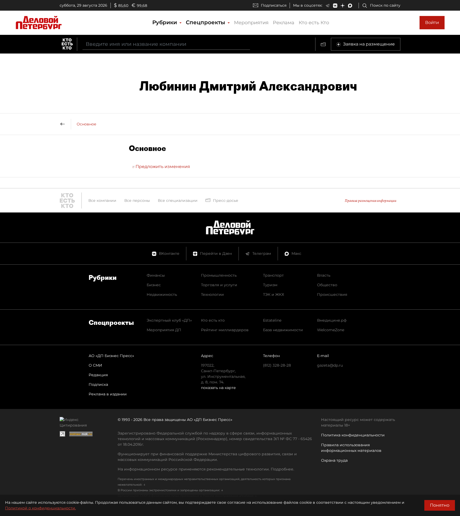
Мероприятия (251, 23)
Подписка (98, 384)
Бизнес (154, 284)
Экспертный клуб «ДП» (169, 320)
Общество (327, 284)
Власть (323, 275)
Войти (432, 22)
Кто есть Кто (314, 23)
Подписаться (273, 5)
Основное (86, 124)
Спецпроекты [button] (206, 22)
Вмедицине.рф (332, 320)
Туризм (270, 284)
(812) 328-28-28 (277, 365)
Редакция (98, 374)
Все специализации (178, 200)
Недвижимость (162, 294)
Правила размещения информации (370, 200)
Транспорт (273, 275)
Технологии (212, 294)
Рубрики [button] (165, 22)
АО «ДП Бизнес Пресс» (111, 355)
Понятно (439, 505)
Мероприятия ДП (164, 329)
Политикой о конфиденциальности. (40, 508)
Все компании (102, 200)
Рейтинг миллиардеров (225, 329)
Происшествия (332, 294)
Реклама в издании (108, 394)
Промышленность (219, 275)
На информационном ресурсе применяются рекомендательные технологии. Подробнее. (206, 469)
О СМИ (95, 365)
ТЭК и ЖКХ (273, 294)
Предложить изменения (162, 166)
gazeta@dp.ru (330, 365)
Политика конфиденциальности (353, 435)
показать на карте (218, 387)
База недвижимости (283, 329)
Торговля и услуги (219, 284)
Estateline (272, 320)
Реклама (283, 23)
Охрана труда (334, 460)
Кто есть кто (213, 320)
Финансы (156, 275)
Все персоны (137, 200)
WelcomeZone (330, 329)
